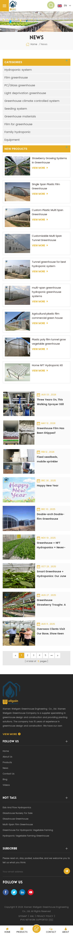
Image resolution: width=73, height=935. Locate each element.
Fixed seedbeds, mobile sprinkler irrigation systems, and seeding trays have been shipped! (50, 459)
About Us (7, 757)
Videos (6, 785)
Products (7, 762)
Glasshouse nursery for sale (17, 813)
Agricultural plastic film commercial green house (47, 316)
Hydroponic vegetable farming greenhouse (26, 836)
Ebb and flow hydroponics (17, 807)
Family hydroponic (17, 132)
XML (32, 916)
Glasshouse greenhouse (15, 819)
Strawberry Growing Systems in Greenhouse (49, 160)
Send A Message (36, 928)
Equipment (12, 140)
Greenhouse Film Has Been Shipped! (50, 430)
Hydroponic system (18, 70)
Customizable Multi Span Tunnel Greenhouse (47, 238)
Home (33, 44)
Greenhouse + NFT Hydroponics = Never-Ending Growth (51, 545)
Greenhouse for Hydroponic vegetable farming (28, 830)
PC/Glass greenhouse (19, 85)
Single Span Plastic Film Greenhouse (46, 186)
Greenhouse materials (20, 116)
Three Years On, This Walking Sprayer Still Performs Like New (50, 402)
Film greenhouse (16, 77)
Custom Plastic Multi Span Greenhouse (47, 212)
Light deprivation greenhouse (25, 93)
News (5, 768)
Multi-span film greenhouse (18, 824)
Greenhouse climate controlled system (31, 101)
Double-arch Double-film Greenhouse (50, 516)
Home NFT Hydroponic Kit (47, 365)
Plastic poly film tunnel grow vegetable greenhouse (49, 342)
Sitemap (22, 916)
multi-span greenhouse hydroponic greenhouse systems (46, 292)
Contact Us (8, 774)
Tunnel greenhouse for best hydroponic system (49, 264)
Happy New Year (47, 486)
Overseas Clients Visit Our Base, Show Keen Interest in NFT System (51, 631)
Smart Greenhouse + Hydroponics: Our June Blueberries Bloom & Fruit (51, 574)
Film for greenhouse (18, 124)
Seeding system (15, 108)
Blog (5, 779)
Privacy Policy (45, 916)
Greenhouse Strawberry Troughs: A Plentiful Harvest (51, 602)
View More (38, 168)
